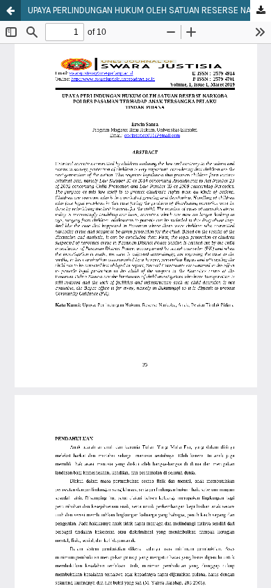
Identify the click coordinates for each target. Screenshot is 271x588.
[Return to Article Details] (10, 10)
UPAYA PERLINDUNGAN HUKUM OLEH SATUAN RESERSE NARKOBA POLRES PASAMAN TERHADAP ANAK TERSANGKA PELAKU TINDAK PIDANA (149, 10)
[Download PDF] (260, 11)
